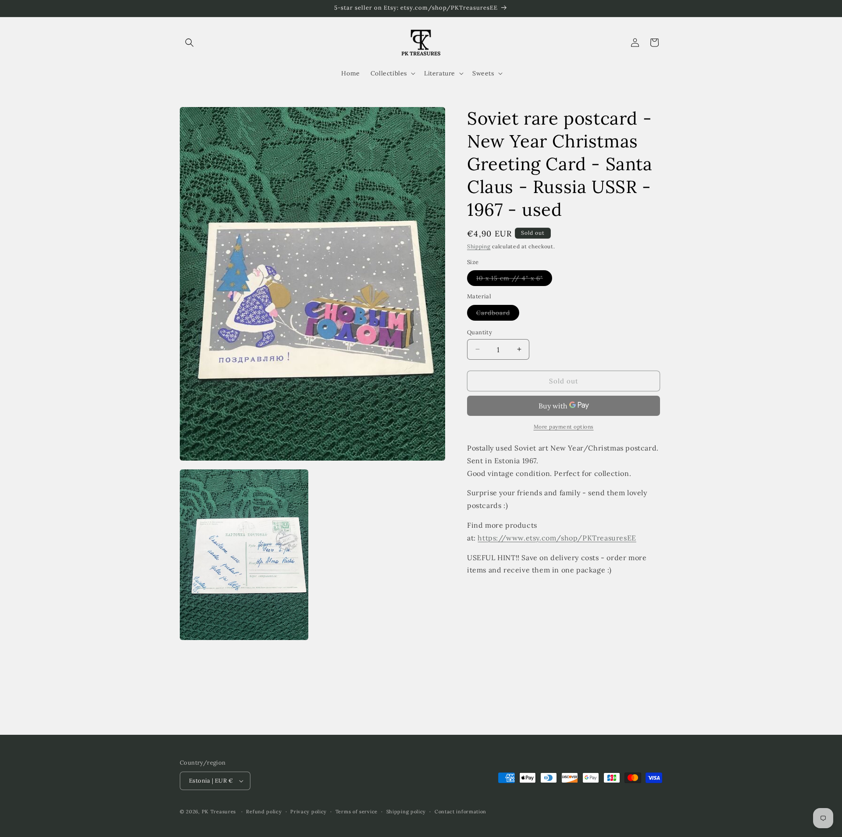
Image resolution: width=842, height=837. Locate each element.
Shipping (479, 246)
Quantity (479, 332)
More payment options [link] (564, 426)
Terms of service (356, 811)
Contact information (460, 811)
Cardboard (497, 314)
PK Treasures (219, 811)
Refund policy (264, 811)
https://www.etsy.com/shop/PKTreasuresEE (557, 537)
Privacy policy (308, 811)
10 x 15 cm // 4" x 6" (514, 280)
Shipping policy (406, 811)
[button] (189, 42)
